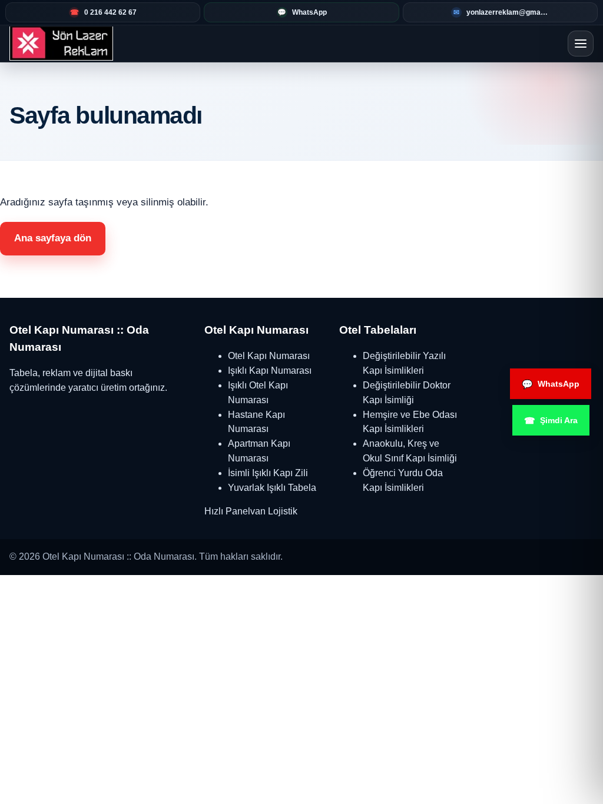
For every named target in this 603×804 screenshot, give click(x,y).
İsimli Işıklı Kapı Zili (268, 473)
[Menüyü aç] (581, 44)
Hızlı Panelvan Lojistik (250, 511)
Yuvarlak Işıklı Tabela (272, 488)
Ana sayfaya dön (52, 238)
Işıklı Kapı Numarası (270, 371)
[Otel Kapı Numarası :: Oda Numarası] (61, 43)
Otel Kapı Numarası (269, 356)
